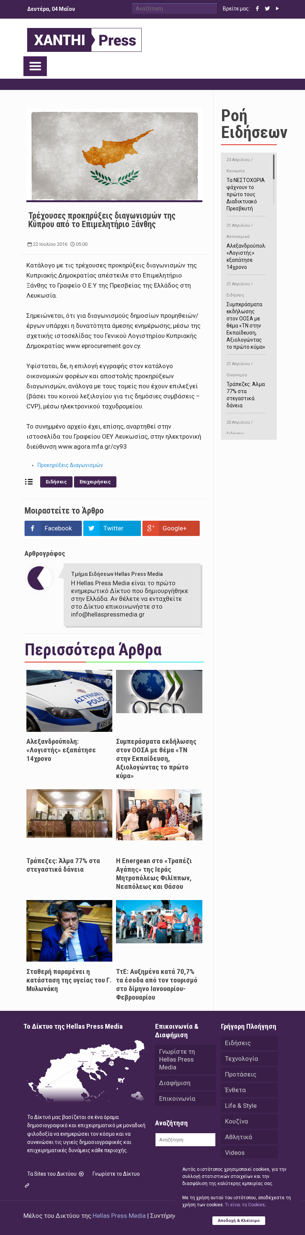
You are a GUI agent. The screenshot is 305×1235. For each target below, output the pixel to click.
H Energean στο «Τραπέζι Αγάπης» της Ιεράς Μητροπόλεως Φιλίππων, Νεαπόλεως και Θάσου (154, 873)
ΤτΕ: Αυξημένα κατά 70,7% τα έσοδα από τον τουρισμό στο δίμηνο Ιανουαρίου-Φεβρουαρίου (157, 984)
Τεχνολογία (241, 1058)
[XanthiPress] (84, 38)
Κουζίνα (236, 1121)
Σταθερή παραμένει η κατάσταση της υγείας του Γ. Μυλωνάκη (69, 980)
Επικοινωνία (177, 1098)
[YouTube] (278, 8)
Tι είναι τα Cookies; (245, 1204)
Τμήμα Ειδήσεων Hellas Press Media (117, 574)
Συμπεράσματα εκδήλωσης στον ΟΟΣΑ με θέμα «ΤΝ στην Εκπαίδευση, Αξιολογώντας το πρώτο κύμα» (156, 758)
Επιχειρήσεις (95, 482)
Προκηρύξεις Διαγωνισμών (70, 465)
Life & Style (241, 1105)
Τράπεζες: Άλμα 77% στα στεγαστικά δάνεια (63, 865)
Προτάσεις (240, 1074)
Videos (235, 1152)
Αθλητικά (238, 1137)
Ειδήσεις (56, 482)
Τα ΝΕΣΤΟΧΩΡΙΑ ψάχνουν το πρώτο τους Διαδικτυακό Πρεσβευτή (246, 184)
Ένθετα (235, 1090)
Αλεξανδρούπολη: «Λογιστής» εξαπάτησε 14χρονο (61, 750)
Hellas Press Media (119, 1215)
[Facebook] (257, 8)
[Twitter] (268, 8)
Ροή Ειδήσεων (254, 124)
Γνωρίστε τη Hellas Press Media (177, 1059)
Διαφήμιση (174, 1083)
